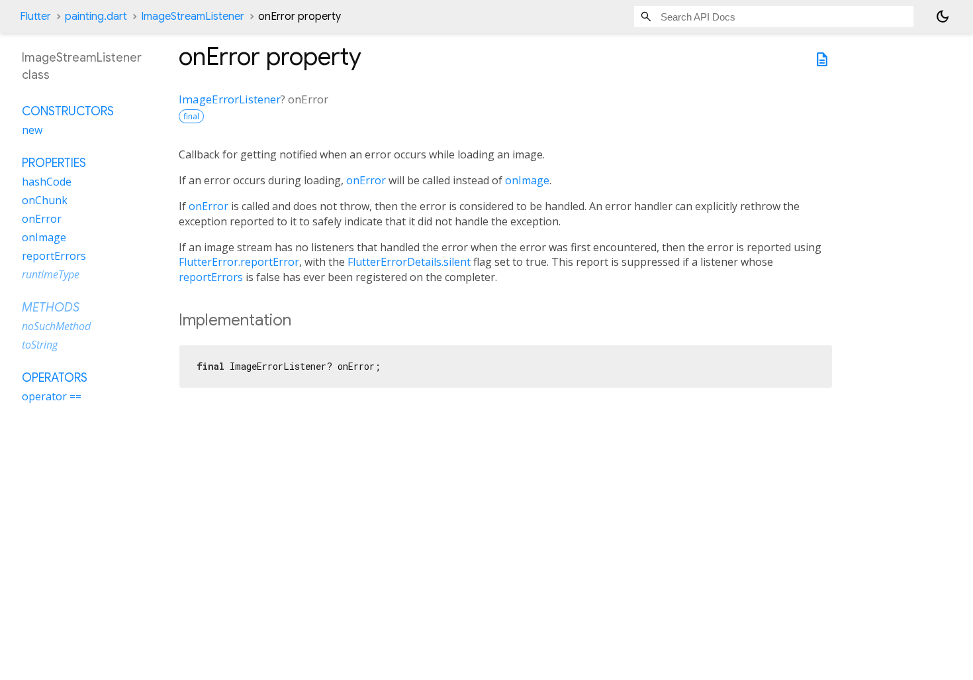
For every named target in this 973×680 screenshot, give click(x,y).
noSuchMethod (56, 326)
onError (366, 180)
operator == (51, 396)
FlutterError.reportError (239, 262)
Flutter (35, 16)
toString (40, 344)
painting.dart (96, 16)
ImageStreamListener (192, 16)
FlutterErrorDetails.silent (409, 262)
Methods (50, 307)
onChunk (45, 200)
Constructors (68, 111)
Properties (54, 163)
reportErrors (211, 277)
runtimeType (50, 274)
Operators (54, 377)
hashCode (46, 181)
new (32, 130)
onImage (527, 180)
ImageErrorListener (230, 99)
